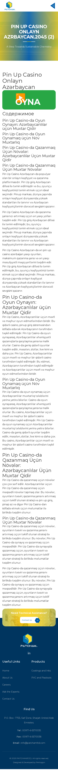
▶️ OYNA (27, 100)
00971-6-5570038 (31, 736)
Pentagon (40, 762)
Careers (6, 684)
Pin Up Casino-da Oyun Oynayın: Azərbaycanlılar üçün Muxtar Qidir (24, 124)
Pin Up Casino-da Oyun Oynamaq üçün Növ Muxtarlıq (23, 138)
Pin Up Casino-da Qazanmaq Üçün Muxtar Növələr (28, 167)
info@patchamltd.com (33, 743)
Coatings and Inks (41, 670)
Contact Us (27, 620)
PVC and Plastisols (41, 677)
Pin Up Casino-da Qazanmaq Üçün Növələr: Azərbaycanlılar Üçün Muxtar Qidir (28, 153)
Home (5, 670)
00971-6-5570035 (31, 730)
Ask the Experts (10, 691)
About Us (7, 677)
